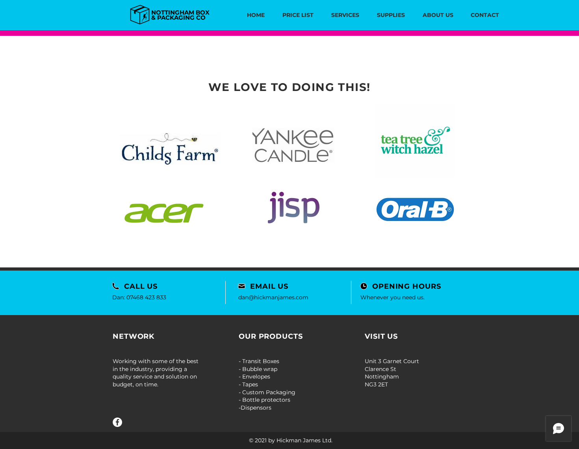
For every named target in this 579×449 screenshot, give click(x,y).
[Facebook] (117, 422)
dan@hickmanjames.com (273, 297)
